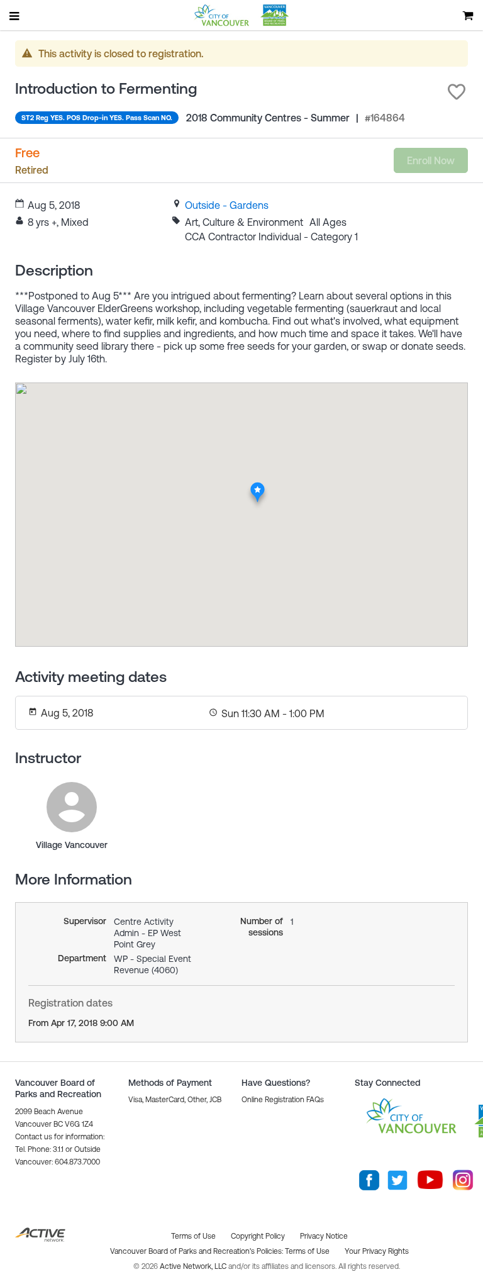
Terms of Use (307, 1251)
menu (15, 16)
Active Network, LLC (194, 1266)
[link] (227, 205)
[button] (456, 92)
